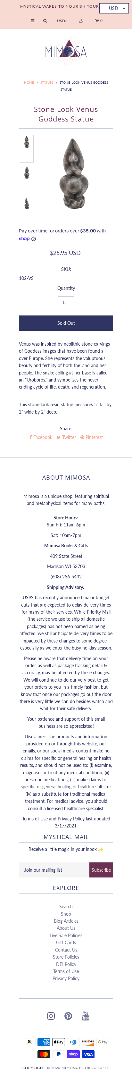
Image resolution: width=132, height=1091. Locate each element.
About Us (66, 928)
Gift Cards (66, 942)
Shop (66, 914)
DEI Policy (66, 964)
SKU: (66, 269)
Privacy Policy (66, 978)
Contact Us (66, 950)
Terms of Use (66, 971)
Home (29, 82)
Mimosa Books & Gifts (86, 1068)
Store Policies (66, 957)
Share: (66, 428)
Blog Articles (66, 921)
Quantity (66, 288)
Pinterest (93, 437)
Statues (46, 82)
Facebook (42, 437)
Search (66, 906)
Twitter (68, 437)
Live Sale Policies (66, 935)
